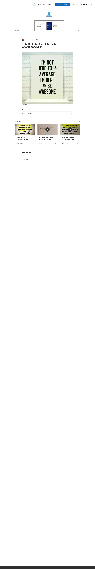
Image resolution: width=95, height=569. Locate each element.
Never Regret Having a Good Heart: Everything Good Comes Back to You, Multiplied (47, 138)
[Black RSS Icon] (81, 4)
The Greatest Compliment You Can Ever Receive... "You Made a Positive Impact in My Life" (70, 138)
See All (78, 121)
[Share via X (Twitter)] (25, 109)
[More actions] (72, 40)
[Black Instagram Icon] (91, 4)
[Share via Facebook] (22, 109)
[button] (78, 30)
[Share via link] (32, 109)
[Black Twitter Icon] (86, 4)
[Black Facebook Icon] (89, 4)
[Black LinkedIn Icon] (84, 4)
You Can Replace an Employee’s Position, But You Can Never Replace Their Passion (24, 138)
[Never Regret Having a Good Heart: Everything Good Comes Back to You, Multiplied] (47, 129)
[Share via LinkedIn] (29, 109)
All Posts (17, 30)
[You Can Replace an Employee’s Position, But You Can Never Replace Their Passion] (25, 129)
